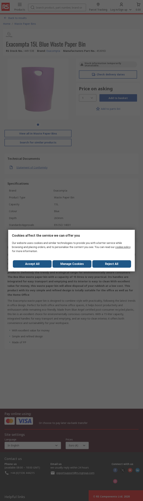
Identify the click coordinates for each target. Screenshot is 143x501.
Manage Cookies (72, 264)
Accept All (32, 264)
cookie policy (123, 247)
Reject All (111, 264)
